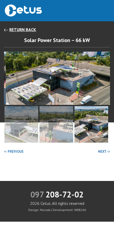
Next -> (104, 151)
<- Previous (14, 151)
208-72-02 (57, 194)
